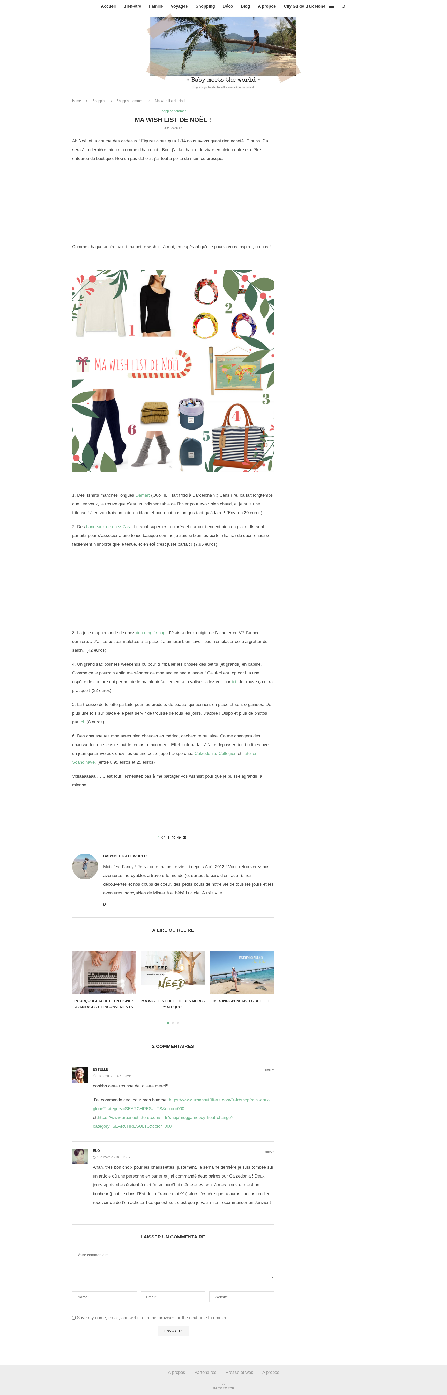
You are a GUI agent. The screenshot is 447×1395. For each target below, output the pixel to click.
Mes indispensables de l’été (242, 1001)
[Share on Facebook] (169, 837)
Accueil (108, 6)
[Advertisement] (173, 204)
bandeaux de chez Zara (108, 526)
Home (76, 101)
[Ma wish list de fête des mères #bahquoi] (173, 972)
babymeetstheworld (125, 856)
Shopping (205, 6)
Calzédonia (205, 753)
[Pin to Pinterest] (179, 837)
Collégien (227, 753)
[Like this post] (163, 837)
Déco (228, 6)
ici (234, 681)
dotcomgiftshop (150, 632)
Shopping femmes (130, 101)
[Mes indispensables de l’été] (242, 972)
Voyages (179, 6)
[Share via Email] (184, 837)
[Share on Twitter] (173, 837)
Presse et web (239, 1372)
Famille (156, 6)
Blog (245, 6)
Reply (269, 1070)
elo (96, 1151)
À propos (176, 1372)
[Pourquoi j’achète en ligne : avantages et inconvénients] (104, 972)
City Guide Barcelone (304, 6)
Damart (143, 495)
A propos (267, 6)
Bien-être (132, 6)
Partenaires (205, 1372)
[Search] (343, 6)
